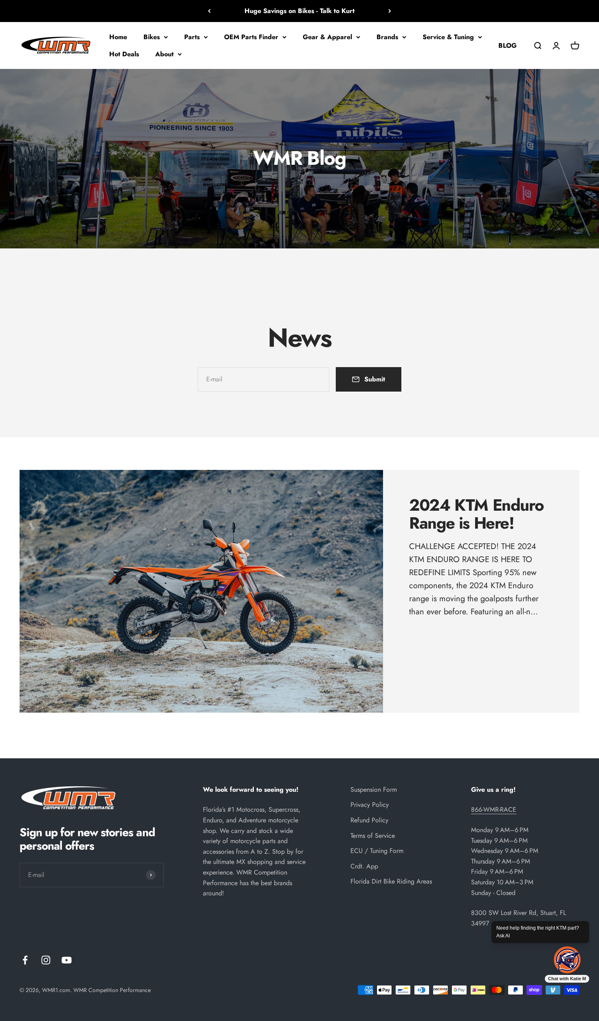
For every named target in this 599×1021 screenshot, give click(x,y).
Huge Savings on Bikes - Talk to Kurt (299, 11)
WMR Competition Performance (112, 990)
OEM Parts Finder (251, 37)
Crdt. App (364, 866)
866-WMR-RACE (493, 809)
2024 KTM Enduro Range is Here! (476, 514)
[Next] (389, 11)
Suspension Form (373, 789)
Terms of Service (372, 835)
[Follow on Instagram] (45, 960)
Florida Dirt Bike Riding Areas (391, 881)
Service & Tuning (448, 37)
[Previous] (209, 11)
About (164, 53)
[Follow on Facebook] (25, 960)
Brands (387, 37)
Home (118, 37)
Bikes (151, 37)
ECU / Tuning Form (376, 850)
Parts (192, 37)
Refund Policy (369, 820)
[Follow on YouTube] (66, 960)
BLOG (507, 45)
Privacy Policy (369, 804)
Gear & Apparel (327, 37)
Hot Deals (124, 53)
